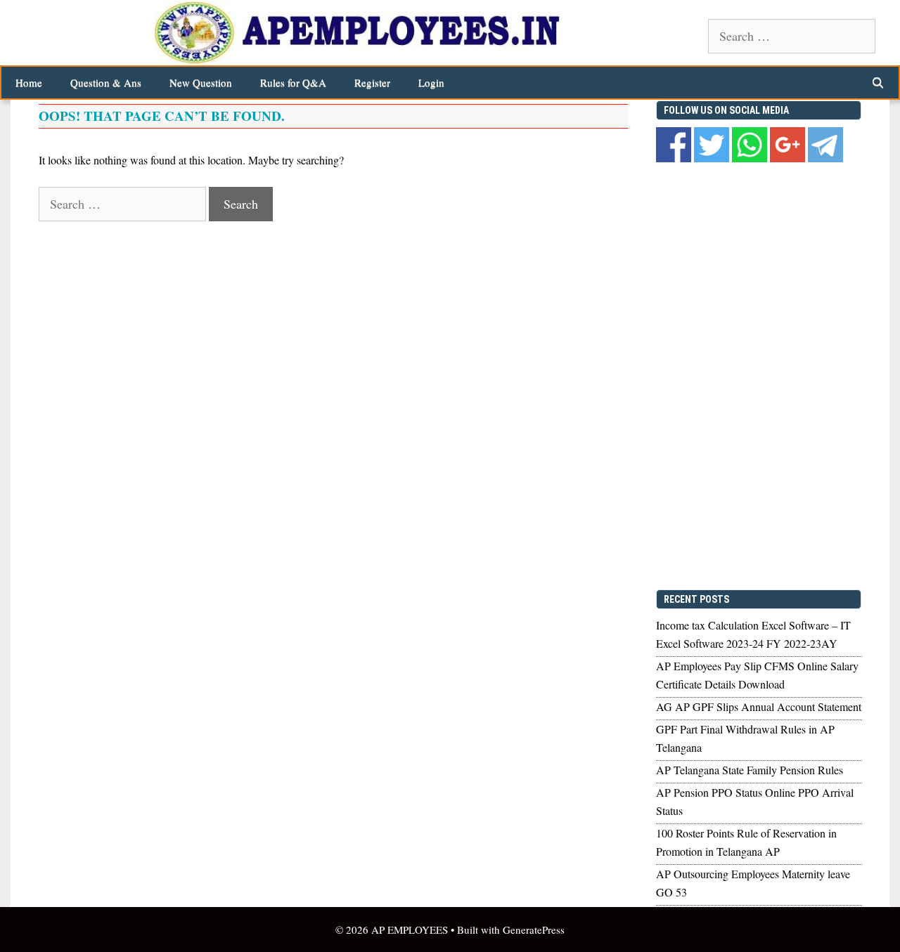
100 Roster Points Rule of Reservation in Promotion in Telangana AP (746, 842)
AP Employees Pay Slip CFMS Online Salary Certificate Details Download (757, 674)
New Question (200, 82)
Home (28, 82)
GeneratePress (534, 929)
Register (372, 82)
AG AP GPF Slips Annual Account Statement (758, 706)
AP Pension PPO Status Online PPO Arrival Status (755, 801)
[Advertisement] (759, 378)
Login (431, 82)
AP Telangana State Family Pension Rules (749, 769)
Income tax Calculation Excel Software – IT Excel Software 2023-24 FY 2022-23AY (753, 634)
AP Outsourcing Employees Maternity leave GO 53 (753, 882)
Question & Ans (105, 82)
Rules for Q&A (293, 82)
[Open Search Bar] (878, 82)
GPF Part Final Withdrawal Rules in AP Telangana (745, 738)
